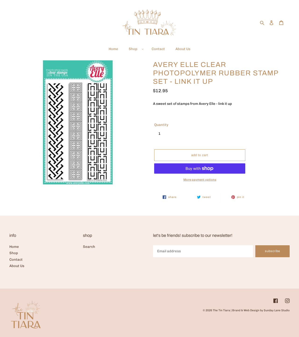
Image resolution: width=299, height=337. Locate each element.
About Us (16, 266)
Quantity (161, 125)
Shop (13, 253)
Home (14, 247)
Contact (16, 259)
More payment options (199, 179)
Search (89, 247)
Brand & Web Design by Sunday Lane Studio (261, 310)
